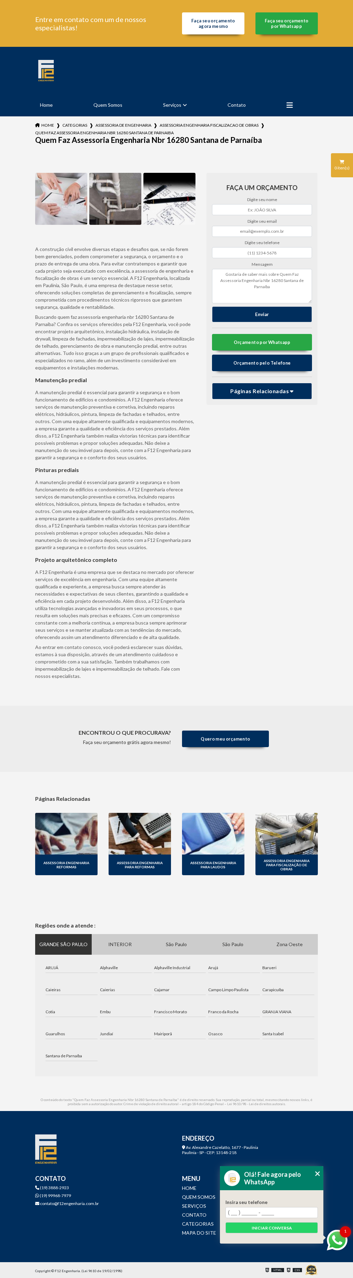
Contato (237, 105)
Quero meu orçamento (225, 739)
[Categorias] (289, 105)
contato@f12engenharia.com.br (69, 1203)
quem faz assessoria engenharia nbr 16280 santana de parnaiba (104, 132)
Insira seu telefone (246, 1202)
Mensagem (262, 264)
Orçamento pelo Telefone (262, 363)
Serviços (172, 105)
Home (46, 105)
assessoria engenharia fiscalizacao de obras (209, 125)
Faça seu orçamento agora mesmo (213, 23)
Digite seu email (262, 221)
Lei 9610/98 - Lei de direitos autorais (256, 1104)
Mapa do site (199, 1233)
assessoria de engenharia (123, 125)
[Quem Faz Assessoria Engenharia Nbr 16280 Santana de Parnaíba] (61, 199)
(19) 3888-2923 (54, 1187)
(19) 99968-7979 (55, 1195)
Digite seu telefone (262, 242)
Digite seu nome (262, 199)
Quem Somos (107, 105)
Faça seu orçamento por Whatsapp (287, 23)
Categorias (74, 125)
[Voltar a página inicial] (46, 70)
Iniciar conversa (272, 1227)
